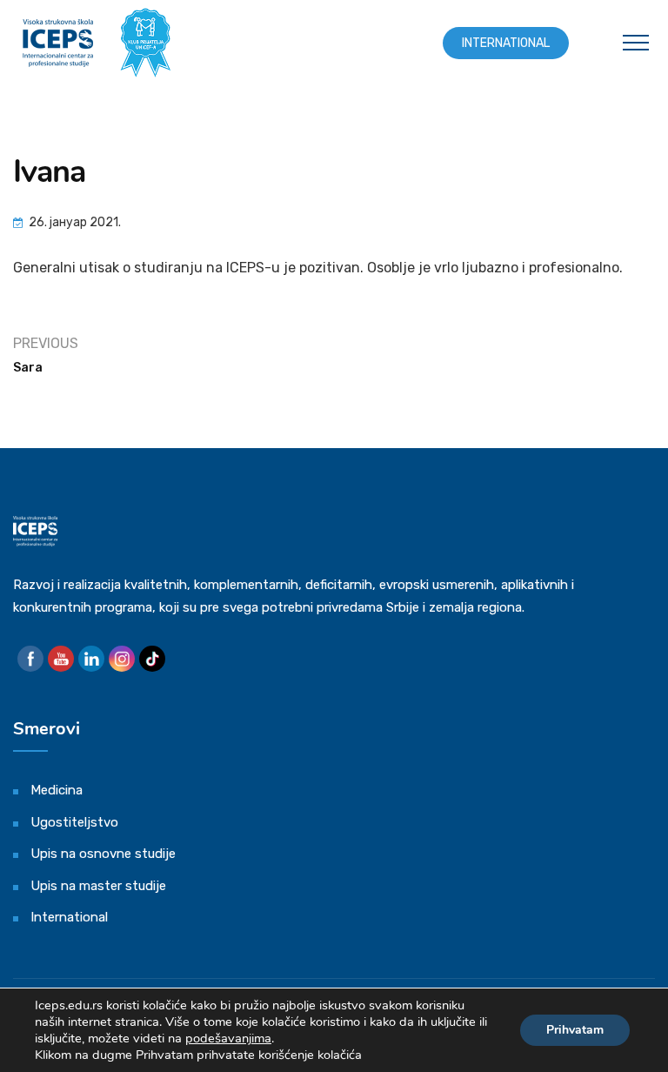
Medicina (56, 790)
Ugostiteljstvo (74, 822)
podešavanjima (228, 1038)
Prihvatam (575, 1030)
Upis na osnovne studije (103, 853)
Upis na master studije (98, 886)
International (506, 43)
